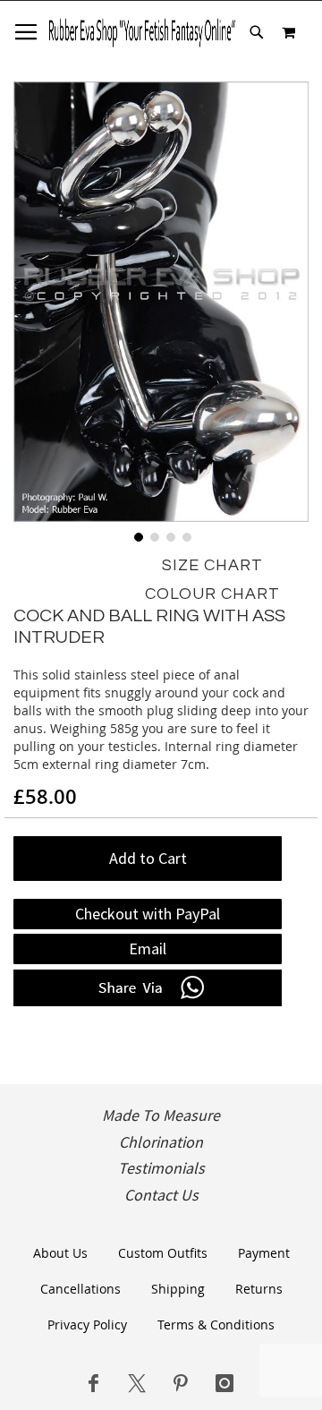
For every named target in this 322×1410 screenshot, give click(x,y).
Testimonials (161, 1168)
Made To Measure (161, 1115)
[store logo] (141, 32)
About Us (60, 1252)
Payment (264, 1252)
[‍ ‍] (93, 1383)
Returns (259, 1288)
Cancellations (80, 1288)
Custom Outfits (163, 1252)
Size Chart (212, 565)
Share (147, 988)
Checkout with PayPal (147, 913)
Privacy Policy (87, 1324)
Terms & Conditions (216, 1324)
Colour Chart (212, 593)
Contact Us (161, 1195)
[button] (137, 535)
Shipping (178, 1288)
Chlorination (161, 1142)
